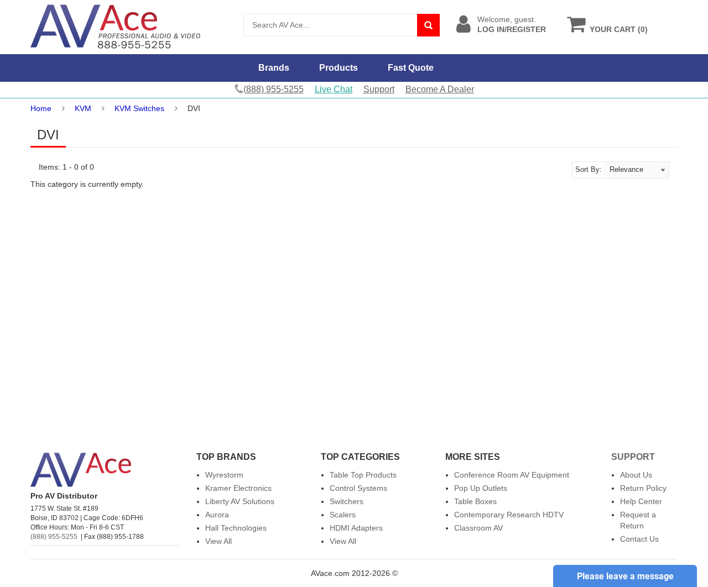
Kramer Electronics (238, 488)
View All (218, 541)
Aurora (217, 514)
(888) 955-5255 (53, 537)
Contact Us (639, 538)
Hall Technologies (236, 527)
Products (338, 67)
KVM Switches (139, 108)
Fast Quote (411, 67)
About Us (636, 474)
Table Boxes (475, 501)
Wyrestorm (224, 474)
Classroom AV (478, 527)
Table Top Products (363, 474)
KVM (83, 108)
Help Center (641, 501)
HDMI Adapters (356, 527)
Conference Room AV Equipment (511, 474)
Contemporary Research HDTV (509, 514)
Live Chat (333, 89)
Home (40, 108)
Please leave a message (625, 576)
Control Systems (358, 488)
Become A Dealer (439, 89)
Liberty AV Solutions (239, 501)
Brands (273, 67)
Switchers (346, 501)
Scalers (343, 514)
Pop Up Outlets (480, 488)
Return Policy (643, 488)
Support (378, 89)
